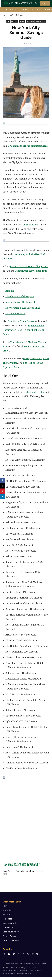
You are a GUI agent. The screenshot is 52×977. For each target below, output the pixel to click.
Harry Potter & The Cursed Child (22, 307)
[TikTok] (23, 954)
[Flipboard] (9, 954)
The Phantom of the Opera (19, 296)
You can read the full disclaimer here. (28, 145)
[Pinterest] (18, 954)
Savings (22, 21)
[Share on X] (2, 485)
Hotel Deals (30, 21)
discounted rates (35, 392)
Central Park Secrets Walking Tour (29, 266)
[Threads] (37, 954)
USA (11, 15)
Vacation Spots (40, 21)
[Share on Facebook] (2, 480)
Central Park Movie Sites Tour (31, 270)
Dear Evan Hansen (15, 313)
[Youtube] (32, 954)
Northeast (19, 15)
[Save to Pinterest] (2, 491)
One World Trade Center (21, 321)
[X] (27, 954)
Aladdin (9, 290)
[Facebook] (4, 954)
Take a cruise (28, 224)
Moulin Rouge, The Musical (20, 302)
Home (5, 15)
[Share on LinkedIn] (2, 496)
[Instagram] (13, 954)
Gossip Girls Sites (32, 358)
